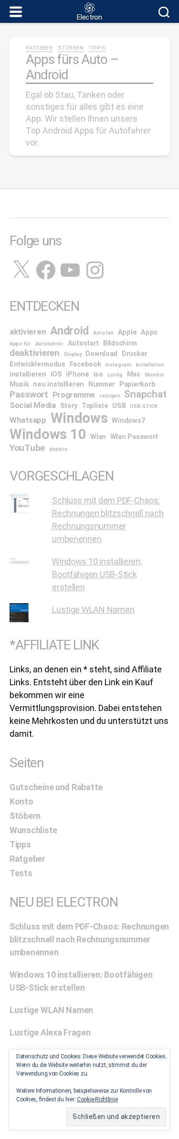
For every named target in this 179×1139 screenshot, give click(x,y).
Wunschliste (33, 830)
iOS (56, 374)
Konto (21, 801)
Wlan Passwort (134, 437)
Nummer (101, 384)
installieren (28, 374)
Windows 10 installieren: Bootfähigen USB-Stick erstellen (97, 574)
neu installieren (58, 384)
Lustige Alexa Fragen (50, 1032)
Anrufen (103, 333)
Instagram (118, 365)
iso (98, 374)
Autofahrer (49, 344)
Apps (149, 332)
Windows (79, 418)
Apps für (20, 344)
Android (69, 330)
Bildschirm (120, 343)
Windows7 (128, 421)
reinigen (109, 396)
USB (119, 406)
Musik (19, 384)
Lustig (115, 375)
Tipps (96, 48)
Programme (74, 394)
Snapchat (145, 394)
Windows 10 (48, 434)
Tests (21, 873)
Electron (89, 17)
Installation (150, 365)
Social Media (33, 405)
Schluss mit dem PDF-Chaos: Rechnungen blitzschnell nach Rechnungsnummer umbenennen (89, 939)
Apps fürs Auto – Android (72, 67)
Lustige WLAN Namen (93, 610)
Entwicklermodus (37, 364)
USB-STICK (144, 406)
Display (73, 354)
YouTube (27, 447)
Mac (133, 374)
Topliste (95, 406)
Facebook (85, 364)
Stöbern (71, 48)
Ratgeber (39, 48)
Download (101, 354)
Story (69, 406)
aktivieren (28, 331)
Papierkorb (137, 384)
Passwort (29, 394)
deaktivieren (35, 352)
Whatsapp (28, 420)
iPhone (77, 374)
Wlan (98, 437)
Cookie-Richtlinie (97, 1099)
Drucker (134, 354)
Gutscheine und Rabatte (56, 787)
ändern (58, 449)
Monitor (155, 375)
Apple (127, 332)
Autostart (83, 343)
